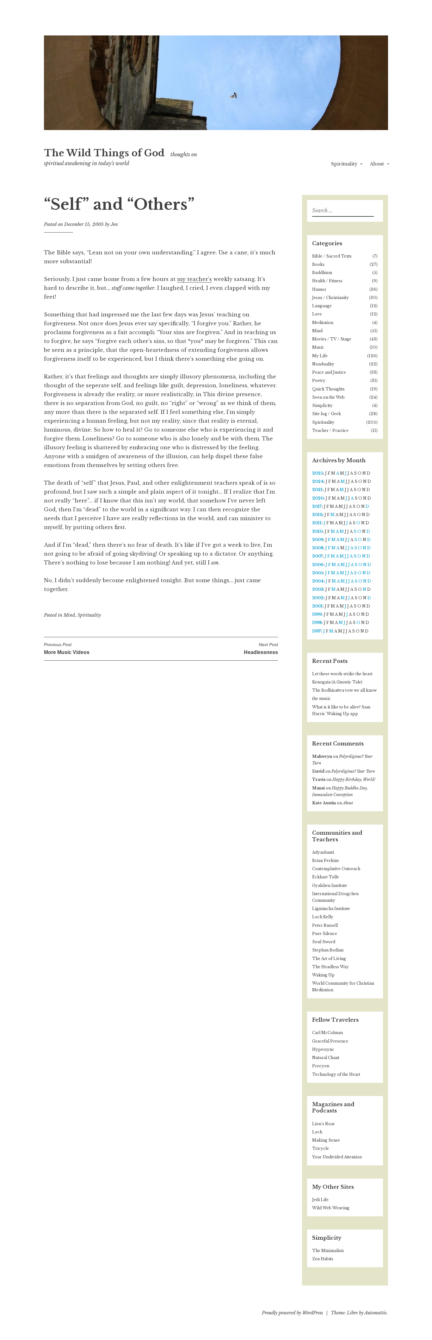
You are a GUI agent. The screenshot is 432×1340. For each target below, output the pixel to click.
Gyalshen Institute (329, 885)
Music (318, 347)
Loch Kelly (322, 916)
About (377, 164)
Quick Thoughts (328, 389)
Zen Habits (322, 1258)
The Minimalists (328, 1250)
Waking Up (323, 975)
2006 (318, 564)
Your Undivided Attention (337, 1157)
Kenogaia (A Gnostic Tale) (337, 682)
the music (321, 698)
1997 (316, 631)
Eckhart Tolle (325, 877)
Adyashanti (323, 852)
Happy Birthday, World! (353, 779)
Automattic (375, 1313)
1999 (317, 614)
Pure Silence (324, 933)
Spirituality (344, 164)
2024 (318, 481)
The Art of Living (329, 958)
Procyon (320, 1065)
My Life (320, 355)
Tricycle (320, 1148)
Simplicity (322, 405)
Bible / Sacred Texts (332, 256)
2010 (317, 531)
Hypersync (323, 1049)
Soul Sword (323, 941)
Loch (317, 1132)
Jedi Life (320, 1199)
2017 (317, 506)
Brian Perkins (325, 860)
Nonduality (323, 364)
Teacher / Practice (330, 430)
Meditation (322, 322)
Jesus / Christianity (330, 297)
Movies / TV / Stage (331, 339)
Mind (69, 615)
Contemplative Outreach (336, 868)
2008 (317, 547)
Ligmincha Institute (331, 908)
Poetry (318, 380)
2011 (317, 522)
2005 (317, 572)
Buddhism (322, 272)
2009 (317, 539)
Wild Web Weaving (330, 1208)
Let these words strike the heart (342, 673)
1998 (317, 622)
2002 (318, 597)
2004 (318, 581)
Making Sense (326, 1140)
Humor (319, 289)
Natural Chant (325, 1057)
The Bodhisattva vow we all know (344, 690)
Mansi (318, 788)
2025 (317, 473)
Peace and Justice (329, 372)
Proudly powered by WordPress (292, 1313)
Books (318, 264)
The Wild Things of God (104, 153)
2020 (318, 498)
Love (317, 314)
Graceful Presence (330, 1041)
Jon (114, 224)
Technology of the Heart (336, 1074)
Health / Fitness (327, 280)
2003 (317, 589)
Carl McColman (327, 1032)
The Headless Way (330, 966)
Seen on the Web (328, 397)
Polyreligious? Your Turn (353, 771)
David (318, 771)
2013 (317, 514)
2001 (317, 606)
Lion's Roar (323, 1123)
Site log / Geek (326, 413)
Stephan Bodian (327, 950)
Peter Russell (325, 925)
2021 (317, 489)
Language (322, 305)
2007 (317, 556)
